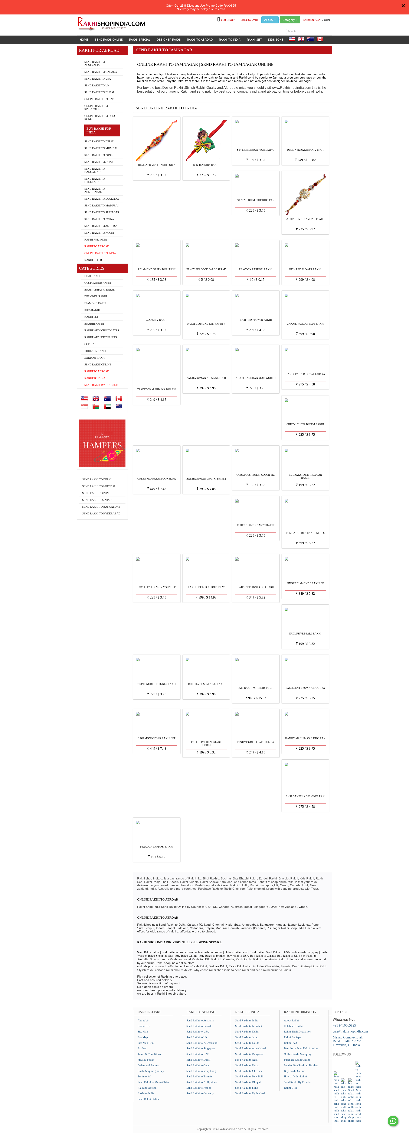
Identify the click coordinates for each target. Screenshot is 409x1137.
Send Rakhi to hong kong (201, 1071)
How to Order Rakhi (295, 1076)
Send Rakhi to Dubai (99, 92)
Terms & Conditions (149, 1054)
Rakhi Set (254, 39)
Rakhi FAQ (290, 1042)
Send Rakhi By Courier (297, 1082)
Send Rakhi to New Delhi (249, 1076)
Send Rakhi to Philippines (201, 1082)
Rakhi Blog (290, 1087)
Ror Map (143, 1037)
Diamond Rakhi (95, 303)
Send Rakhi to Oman (198, 1065)
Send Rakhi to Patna (99, 219)
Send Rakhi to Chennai (248, 1071)
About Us (143, 1020)
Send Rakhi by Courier (101, 385)
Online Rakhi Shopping (297, 1054)
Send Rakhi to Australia (94, 63)
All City (269, 19)
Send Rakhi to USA (97, 78)
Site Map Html (146, 1042)
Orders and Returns (149, 1065)
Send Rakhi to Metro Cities (153, 1082)
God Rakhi (91, 344)
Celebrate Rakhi (293, 1026)
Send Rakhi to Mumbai (100, 148)
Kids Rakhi (92, 310)
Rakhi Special (139, 39)
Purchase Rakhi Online (297, 1059)
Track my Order (249, 19)
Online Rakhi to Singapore (96, 108)
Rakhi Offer (93, 260)
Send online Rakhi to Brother (301, 1065)
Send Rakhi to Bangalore (94, 170)
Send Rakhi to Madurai (101, 205)
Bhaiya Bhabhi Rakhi (99, 289)
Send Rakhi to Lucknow (101, 198)
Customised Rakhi (97, 282)
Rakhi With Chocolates (101, 330)
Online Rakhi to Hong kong (100, 118)
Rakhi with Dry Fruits (100, 337)
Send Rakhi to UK (96, 85)
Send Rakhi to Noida (247, 1042)
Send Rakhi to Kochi (99, 232)
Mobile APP (228, 19)
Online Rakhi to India (100, 253)
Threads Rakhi (95, 350)
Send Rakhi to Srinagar (101, 212)
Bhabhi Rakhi (94, 323)
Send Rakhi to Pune (98, 155)
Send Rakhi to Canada (100, 71)
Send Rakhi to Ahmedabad (94, 190)
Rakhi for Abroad (89, 57)
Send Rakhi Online (109, 39)
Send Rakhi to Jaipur (99, 161)
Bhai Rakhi (92, 276)
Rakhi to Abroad (200, 39)
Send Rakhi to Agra (246, 1059)
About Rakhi (291, 1020)
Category (289, 19)
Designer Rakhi (169, 39)
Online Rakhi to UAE (99, 99)
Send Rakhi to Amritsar (102, 226)
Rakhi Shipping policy (151, 1071)
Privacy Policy (146, 1059)
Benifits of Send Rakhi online (301, 1048)
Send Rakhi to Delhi (99, 141)
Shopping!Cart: (316, 19)
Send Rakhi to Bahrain (199, 1076)
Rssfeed (142, 1048)
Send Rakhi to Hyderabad (94, 180)
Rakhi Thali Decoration (297, 1031)
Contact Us (144, 1026)
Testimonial (144, 1076)
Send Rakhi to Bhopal (248, 1082)
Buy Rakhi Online (294, 1071)
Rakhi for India (95, 239)
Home (84, 39)
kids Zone (275, 39)
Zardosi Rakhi (94, 357)
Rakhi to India (230, 39)
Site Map (143, 1031)
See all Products (317, 106)
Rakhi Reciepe (292, 1037)
